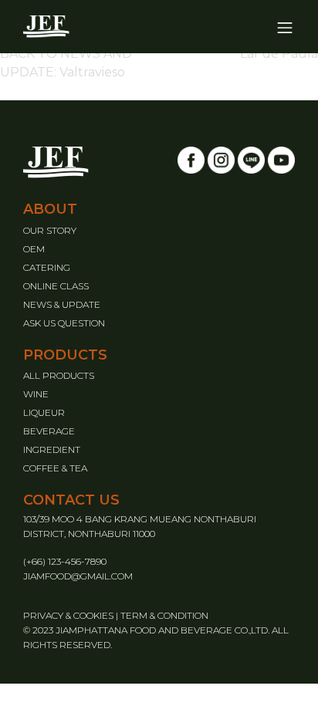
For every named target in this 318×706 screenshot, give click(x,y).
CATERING (46, 267)
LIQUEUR (44, 412)
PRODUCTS (65, 354)
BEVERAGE (49, 431)
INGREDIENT (51, 449)
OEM (34, 249)
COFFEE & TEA (55, 468)
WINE (36, 394)
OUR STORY (49, 230)
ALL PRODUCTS (58, 375)
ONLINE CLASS (56, 286)
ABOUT (50, 209)
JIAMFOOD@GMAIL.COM (78, 576)
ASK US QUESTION (64, 323)
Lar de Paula (279, 53)
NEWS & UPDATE (61, 304)
